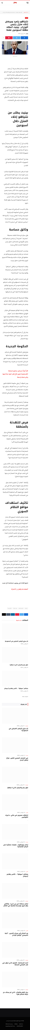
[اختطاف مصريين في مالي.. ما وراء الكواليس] (15, 802)
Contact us (21, 1024)
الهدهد (17, 12)
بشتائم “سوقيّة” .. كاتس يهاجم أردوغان (16, 688)
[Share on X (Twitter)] (16, 37)
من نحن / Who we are (9, 1024)
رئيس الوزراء (15, 608)
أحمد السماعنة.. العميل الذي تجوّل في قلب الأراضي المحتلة (15, 964)
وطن (27, 33)
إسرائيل (26, 608)
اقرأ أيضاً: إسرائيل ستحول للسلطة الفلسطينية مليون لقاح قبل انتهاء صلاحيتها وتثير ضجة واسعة (15, 374)
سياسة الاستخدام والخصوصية (10, 1026)
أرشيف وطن (20, 12)
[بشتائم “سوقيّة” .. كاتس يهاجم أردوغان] (15, 678)
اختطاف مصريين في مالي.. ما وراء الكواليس (16, 816)
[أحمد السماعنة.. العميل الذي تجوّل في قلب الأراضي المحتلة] (15, 950)
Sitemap (16, 1024)
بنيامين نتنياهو (21, 608)
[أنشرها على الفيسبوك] (24, 37)
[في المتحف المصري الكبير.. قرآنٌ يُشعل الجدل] (15, 745)
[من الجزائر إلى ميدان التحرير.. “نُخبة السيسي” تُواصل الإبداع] (15, 920)
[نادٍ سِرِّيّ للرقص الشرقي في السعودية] (15, 631)
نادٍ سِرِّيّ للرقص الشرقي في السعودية (16, 641)
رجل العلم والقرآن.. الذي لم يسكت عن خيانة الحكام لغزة (15, 993)
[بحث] (2, 3)
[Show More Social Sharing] (3, 37)
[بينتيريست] (9, 37)
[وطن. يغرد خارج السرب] (15, 2)
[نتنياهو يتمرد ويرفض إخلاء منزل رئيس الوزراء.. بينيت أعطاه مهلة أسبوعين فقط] (15, 47)
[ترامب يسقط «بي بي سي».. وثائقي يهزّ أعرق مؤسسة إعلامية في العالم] (15, 891)
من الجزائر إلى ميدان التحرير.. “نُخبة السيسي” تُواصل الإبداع (16, 934)
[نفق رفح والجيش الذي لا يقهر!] (15, 655)
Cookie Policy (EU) (20, 1026)
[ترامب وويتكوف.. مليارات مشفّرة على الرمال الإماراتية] (15, 832)
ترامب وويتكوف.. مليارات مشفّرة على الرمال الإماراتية (15, 845)
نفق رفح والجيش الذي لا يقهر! (19, 665)
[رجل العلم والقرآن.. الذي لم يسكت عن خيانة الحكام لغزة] (15, 979)
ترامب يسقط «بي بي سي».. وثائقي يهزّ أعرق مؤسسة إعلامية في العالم (16, 904)
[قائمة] (27, 3)
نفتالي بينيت (9, 608)
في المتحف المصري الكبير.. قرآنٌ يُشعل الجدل (17, 759)
